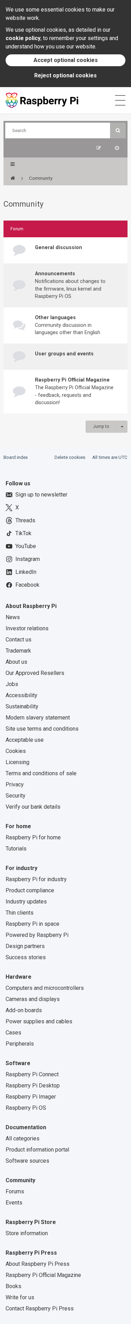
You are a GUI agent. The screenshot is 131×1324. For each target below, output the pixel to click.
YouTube (25, 546)
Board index (15, 457)
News (13, 617)
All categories (22, 1138)
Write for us (20, 1297)
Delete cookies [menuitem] (69, 457)
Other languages (55, 317)
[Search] (118, 130)
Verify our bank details (33, 806)
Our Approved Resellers (35, 673)
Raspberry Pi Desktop (33, 1085)
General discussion (58, 247)
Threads (25, 520)
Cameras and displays (33, 999)
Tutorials (16, 848)
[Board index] (12, 178)
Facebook (27, 585)
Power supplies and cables (39, 1021)
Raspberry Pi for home (33, 837)
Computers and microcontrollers (45, 988)
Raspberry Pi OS (26, 1107)
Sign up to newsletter (41, 494)
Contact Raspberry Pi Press (40, 1308)
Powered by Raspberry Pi (37, 935)
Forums (15, 1191)
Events (14, 1202)
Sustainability (22, 706)
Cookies (16, 751)
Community (23, 204)
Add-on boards (24, 1010)
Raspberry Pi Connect (32, 1074)
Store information (27, 1233)
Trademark (18, 650)
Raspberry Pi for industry (36, 879)
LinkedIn (25, 572)
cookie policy (23, 38)
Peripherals (20, 1043)
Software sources (27, 1160)
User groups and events (64, 353)
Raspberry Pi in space (32, 924)
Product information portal (37, 1149)
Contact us (18, 639)
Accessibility (21, 695)
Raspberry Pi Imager (31, 1096)
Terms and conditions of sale (41, 773)
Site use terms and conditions (42, 728)
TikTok (23, 533)
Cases (13, 1032)
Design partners (25, 946)
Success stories (26, 957)
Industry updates (26, 901)
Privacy (15, 784)
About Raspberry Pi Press (38, 1264)
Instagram (27, 559)
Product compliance (30, 890)
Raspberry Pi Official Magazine (72, 380)
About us (16, 662)
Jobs (12, 684)
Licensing (17, 762)
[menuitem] (117, 148)
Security (16, 795)
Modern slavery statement (38, 717)
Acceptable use (25, 740)
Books (13, 1286)
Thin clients (20, 912)
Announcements (55, 273)
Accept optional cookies (66, 60)
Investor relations (27, 628)
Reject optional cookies (65, 75)
